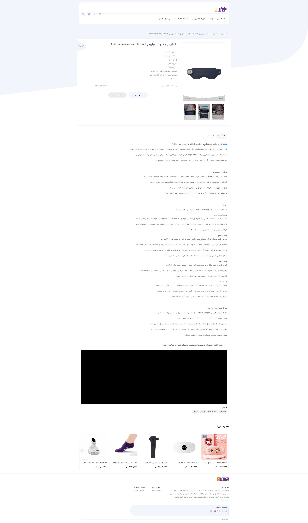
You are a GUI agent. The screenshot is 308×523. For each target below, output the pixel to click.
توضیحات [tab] (221, 136)
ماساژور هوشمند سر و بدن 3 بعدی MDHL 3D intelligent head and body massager (94, 462)
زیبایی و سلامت (199, 34)
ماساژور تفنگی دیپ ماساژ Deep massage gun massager (155, 462)
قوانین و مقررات (139, 490)
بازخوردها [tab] (210, 136)
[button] (82, 451)
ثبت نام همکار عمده (181, 18)
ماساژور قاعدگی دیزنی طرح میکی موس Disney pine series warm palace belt (215, 462)
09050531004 (221, 508)
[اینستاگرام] (222, 511)
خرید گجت (223, 412)
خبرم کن (138, 95)
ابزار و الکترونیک (212, 412)
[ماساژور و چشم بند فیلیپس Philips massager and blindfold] (199, 480)
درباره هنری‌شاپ (156, 490)
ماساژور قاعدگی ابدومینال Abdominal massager (187, 462)
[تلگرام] (225, 511)
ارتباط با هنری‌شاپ (198, 18)
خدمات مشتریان (139, 487)
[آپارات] (214, 511)
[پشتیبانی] (218, 511)
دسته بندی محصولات (217, 18)
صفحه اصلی (225, 34)
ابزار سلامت (195, 412)
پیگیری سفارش (164, 18)
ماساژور (190, 34)
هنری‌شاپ (156, 487)
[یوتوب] (211, 511)
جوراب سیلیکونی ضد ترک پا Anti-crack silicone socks (125, 462)
